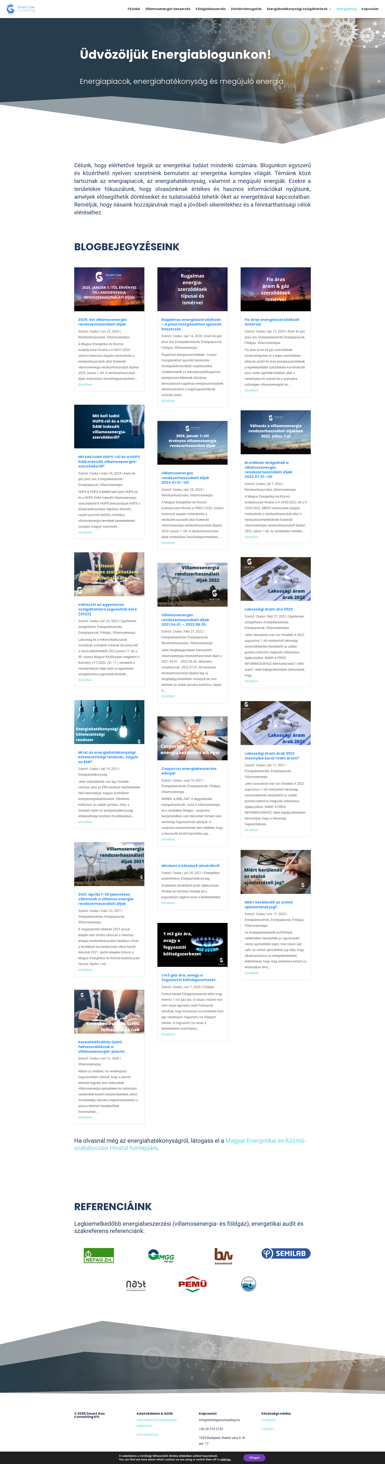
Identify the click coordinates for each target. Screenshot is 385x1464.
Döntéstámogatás (246, 9)
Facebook (268, 1420)
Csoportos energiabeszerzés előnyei (189, 771)
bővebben (85, 384)
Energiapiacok (88, 485)
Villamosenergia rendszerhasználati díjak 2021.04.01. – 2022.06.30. (185, 619)
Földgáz (105, 633)
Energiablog (346, 9)
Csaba (93, 331)
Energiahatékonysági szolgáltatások (297, 9)
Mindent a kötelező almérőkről (190, 865)
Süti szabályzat (147, 1435)
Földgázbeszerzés (211, 9)
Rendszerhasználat (91, 337)
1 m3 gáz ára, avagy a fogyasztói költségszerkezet (188, 977)
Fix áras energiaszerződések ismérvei (272, 322)
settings (225, 1459)
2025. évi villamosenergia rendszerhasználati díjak (102, 322)
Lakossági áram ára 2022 (269, 609)
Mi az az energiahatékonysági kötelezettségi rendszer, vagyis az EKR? (108, 757)
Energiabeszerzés (110, 479)
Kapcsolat (370, 9)
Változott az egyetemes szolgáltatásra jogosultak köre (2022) (107, 609)
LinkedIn (267, 1429)
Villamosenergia (118, 337)
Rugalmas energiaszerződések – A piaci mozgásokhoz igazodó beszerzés (191, 324)
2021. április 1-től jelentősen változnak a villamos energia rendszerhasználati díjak (105, 899)
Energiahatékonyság (92, 775)
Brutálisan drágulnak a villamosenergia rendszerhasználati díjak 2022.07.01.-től (268, 469)
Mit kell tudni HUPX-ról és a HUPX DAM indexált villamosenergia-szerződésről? (109, 461)
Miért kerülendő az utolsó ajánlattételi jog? (269, 904)
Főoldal (134, 9)
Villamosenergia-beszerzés (167, 9)
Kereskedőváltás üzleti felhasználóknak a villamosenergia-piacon (101, 1046)
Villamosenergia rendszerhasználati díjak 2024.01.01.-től (185, 477)
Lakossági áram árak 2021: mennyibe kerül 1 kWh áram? (272, 755)
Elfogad (254, 1458)
